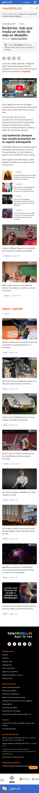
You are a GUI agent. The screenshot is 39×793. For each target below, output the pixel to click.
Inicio (4, 14)
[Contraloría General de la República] (16, 779)
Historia (5, 655)
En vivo (34, 768)
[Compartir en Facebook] (4, 58)
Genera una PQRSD (9, 691)
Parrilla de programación (11, 687)
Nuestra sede (7, 661)
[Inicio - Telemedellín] (12, 8)
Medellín (27, 71)
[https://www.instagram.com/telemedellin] (24, 644)
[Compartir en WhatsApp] (14, 58)
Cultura (15, 14)
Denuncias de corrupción (11, 711)
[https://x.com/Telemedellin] (14, 644)
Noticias (9, 14)
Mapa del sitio (7, 678)
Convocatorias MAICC (10, 707)
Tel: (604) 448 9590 (9, 729)
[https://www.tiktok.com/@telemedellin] (19, 644)
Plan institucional (8, 668)
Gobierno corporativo (10, 672)
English (27, 2)
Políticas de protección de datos (13, 697)
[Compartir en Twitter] (9, 58)
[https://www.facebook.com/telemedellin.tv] (9, 644)
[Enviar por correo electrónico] (19, 58)
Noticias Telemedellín (19, 39)
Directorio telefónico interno (12, 675)
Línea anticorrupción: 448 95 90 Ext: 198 (16, 714)
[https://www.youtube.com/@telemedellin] (29, 644)
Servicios (5, 658)
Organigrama (7, 665)
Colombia (6, 256)
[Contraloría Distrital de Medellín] (28, 779)
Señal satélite (7, 704)
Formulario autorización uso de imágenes (17, 701)
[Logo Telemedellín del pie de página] (19, 634)
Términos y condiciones (10, 694)
